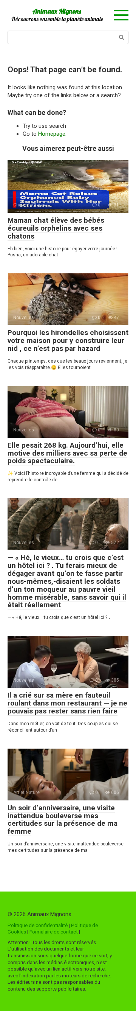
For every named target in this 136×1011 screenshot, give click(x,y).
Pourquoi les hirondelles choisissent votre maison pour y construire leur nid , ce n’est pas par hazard (68, 340)
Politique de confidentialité (38, 925)
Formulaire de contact (53, 932)
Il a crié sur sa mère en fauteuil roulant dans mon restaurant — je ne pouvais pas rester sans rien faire (67, 703)
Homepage (51, 133)
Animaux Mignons (56, 11)
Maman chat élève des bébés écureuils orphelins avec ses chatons (56, 228)
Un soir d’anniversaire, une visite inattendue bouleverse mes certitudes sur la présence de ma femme (62, 819)
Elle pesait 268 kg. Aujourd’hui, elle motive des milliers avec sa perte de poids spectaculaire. (67, 453)
